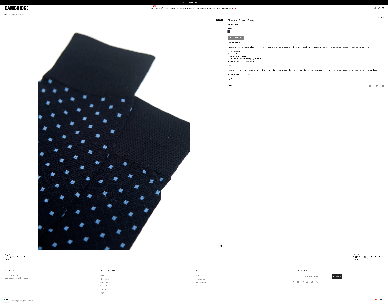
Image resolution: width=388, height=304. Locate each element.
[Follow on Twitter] (298, 282)
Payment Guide (201, 282)
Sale (235, 8)
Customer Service (202, 279)
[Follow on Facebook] (293, 282)
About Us (103, 276)
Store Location (201, 286)
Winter (218, 8)
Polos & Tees (174, 8)
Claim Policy (104, 289)
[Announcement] (194, 2)
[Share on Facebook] (364, 86)
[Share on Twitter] (370, 86)
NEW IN (153, 8)
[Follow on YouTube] (307, 282)
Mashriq (212, 8)
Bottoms (183, 8)
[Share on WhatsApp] (383, 86)
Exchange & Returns (107, 282)
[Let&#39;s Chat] (317, 282)
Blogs (102, 293)
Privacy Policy (105, 279)
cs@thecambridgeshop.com (19, 278)
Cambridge (15, 301)
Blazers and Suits (193, 8)
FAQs (197, 276)
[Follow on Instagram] (302, 282)
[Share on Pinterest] (377, 86)
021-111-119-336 (13, 276)
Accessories (204, 8)
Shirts (167, 8)
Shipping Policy (105, 286)
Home (5, 14)
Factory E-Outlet (227, 8)
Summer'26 (160, 8)
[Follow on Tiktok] (312, 282)
